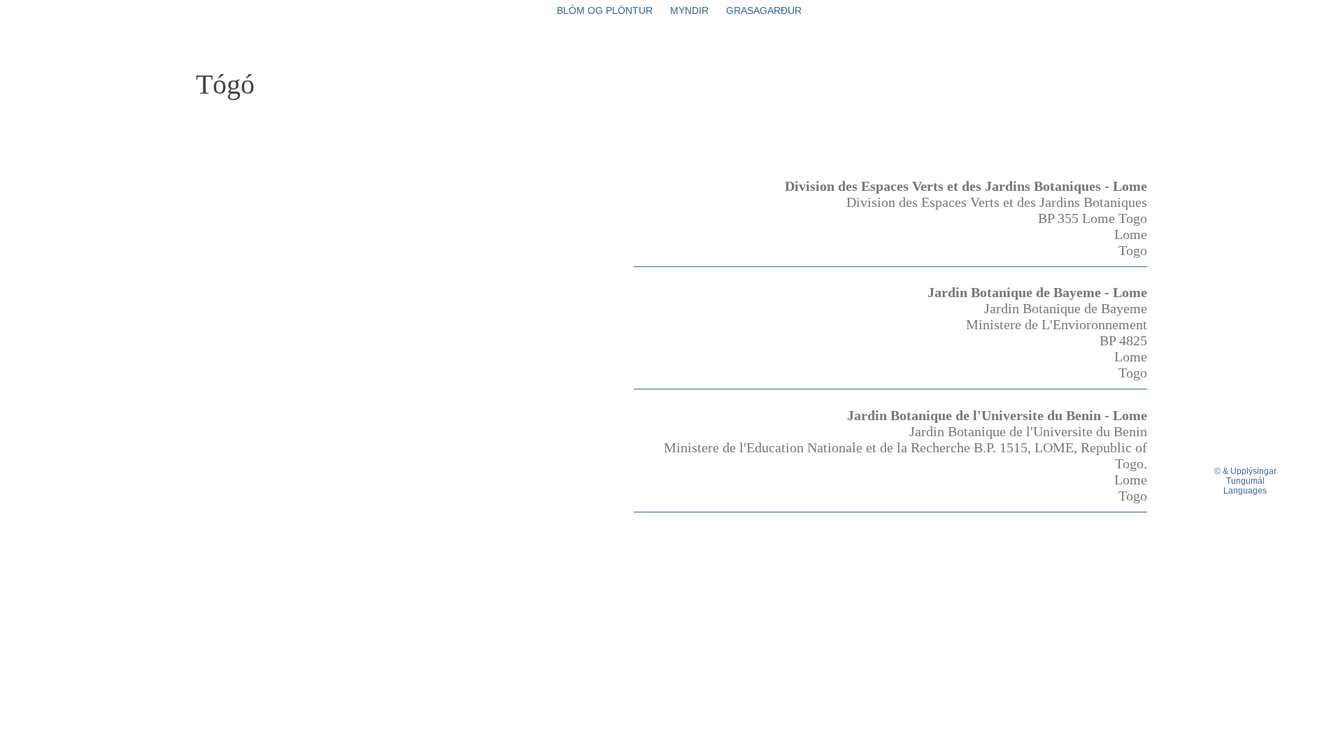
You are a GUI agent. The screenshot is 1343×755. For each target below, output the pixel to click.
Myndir (689, 10)
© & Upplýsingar (1245, 471)
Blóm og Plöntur (605, 10)
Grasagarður (764, 10)
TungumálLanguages (1245, 486)
